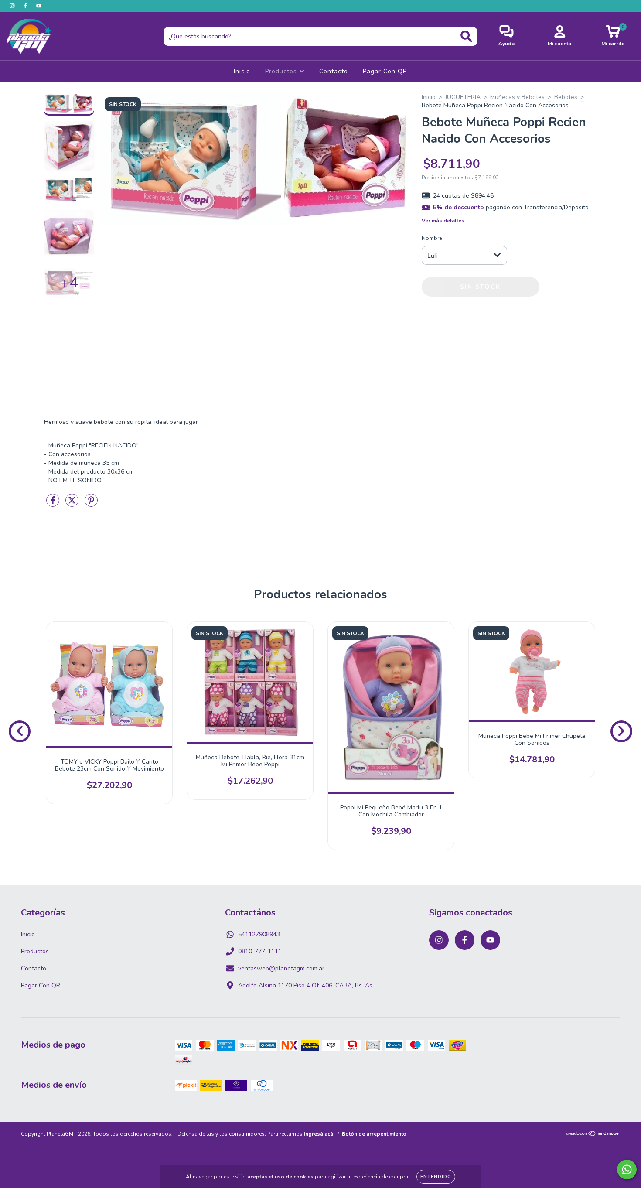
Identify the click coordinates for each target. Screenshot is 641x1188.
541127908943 (259, 934)
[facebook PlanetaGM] (26, 6)
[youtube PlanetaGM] (38, 6)
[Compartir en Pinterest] (91, 504)
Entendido (435, 1177)
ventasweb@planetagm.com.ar (281, 968)
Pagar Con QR (385, 71)
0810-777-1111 (260, 951)
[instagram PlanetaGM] (13, 6)
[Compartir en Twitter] (72, 504)
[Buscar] (466, 36)
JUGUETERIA (463, 97)
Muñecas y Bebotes (517, 97)
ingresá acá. (319, 1133)
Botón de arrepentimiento (374, 1133)
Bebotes (565, 97)
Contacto (333, 71)
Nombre (432, 238)
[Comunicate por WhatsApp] (627, 1169)
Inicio (242, 71)
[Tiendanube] (593, 1134)
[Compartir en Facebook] (53, 504)
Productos (282, 71)
